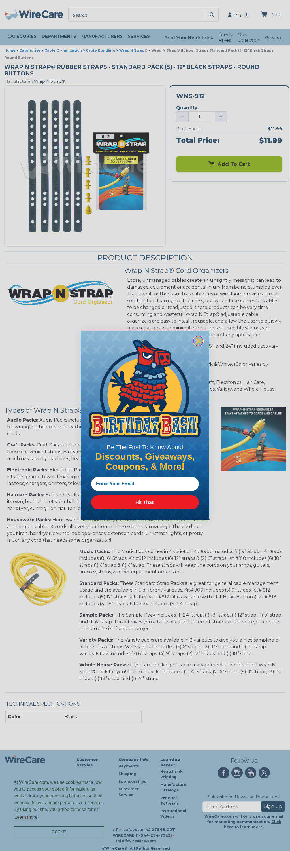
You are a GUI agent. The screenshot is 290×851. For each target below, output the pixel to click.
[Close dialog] (198, 341)
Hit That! (145, 502)
